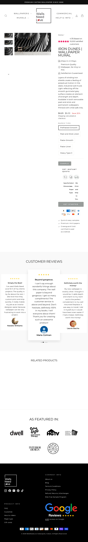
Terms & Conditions (53, 486)
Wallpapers (22, 14)
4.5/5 (47, 519)
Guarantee (8, 512)
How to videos (10, 515)
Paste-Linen (65, 147)
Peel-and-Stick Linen (69, 134)
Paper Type (64, 123)
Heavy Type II (66, 153)
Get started (71, 204)
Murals (22, 18)
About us (48, 479)
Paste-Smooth (66, 140)
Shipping (61, 116)
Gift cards (8, 522)
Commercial (64, 14)
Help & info (63, 18)
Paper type (8, 519)
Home (60, 35)
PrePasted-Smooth (68, 128)
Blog (47, 483)
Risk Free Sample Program (55, 497)
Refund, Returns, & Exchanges (57, 493)
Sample (64, 163)
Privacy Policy (50, 490)
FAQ (6, 508)
